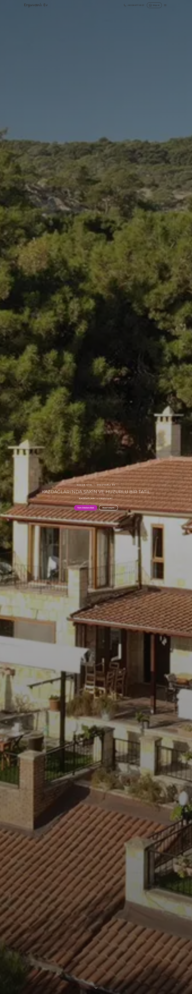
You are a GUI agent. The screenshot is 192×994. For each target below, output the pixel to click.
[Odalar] (96, 989)
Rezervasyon (108, 508)
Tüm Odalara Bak (85, 508)
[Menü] (165, 5)
